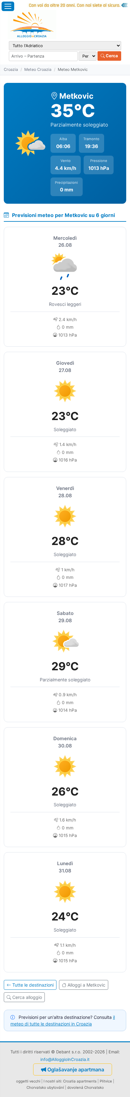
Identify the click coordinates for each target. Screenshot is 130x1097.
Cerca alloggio (27, 997)
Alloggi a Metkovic (86, 985)
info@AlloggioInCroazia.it (65, 1059)
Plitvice (106, 1081)
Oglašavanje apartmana (75, 1069)
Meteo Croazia (37, 69)
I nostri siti (52, 1081)
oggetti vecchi (28, 1081)
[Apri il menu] (8, 6)
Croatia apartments (80, 1081)
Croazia (11, 69)
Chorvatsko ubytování (45, 1087)
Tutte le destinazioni (33, 985)
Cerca (111, 55)
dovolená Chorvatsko (85, 1087)
